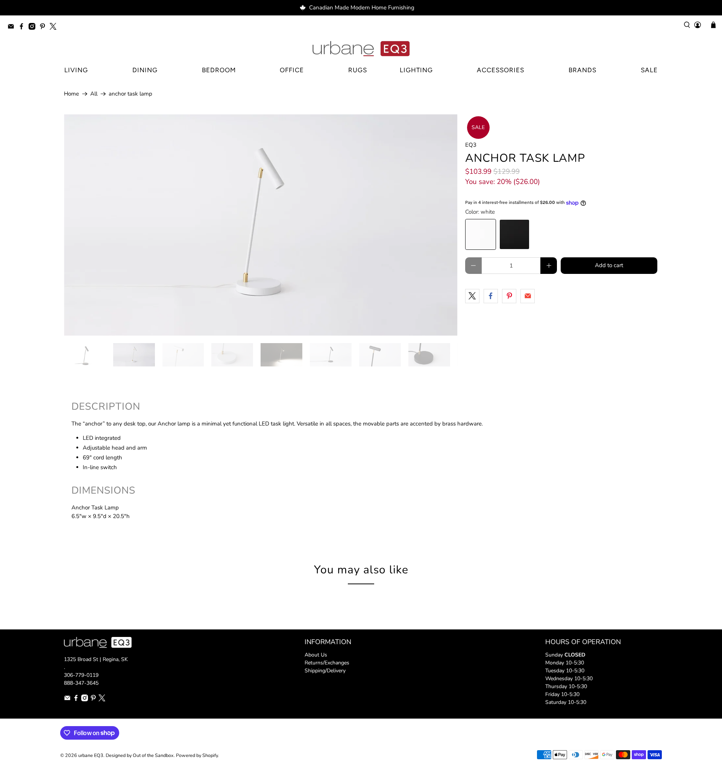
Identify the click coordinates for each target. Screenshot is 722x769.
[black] (514, 234)
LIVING (76, 70)
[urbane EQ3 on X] (55, 27)
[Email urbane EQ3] (13, 27)
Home (71, 94)
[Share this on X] (472, 296)
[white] (480, 234)
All (93, 94)
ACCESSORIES (500, 70)
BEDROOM (219, 70)
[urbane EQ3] (361, 49)
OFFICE (292, 70)
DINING (145, 70)
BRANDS (582, 70)
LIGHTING (416, 70)
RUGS (357, 70)
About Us (316, 654)
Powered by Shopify (197, 755)
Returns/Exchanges (327, 662)
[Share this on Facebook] (491, 296)
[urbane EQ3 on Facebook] (23, 27)
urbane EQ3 (90, 755)
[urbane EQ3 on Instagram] (34, 27)
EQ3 (470, 145)
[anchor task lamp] (261, 225)
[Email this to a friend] (527, 296)
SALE (649, 70)
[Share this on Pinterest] (509, 296)
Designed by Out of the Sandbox (140, 755)
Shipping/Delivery (325, 670)
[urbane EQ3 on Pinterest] (44, 27)
